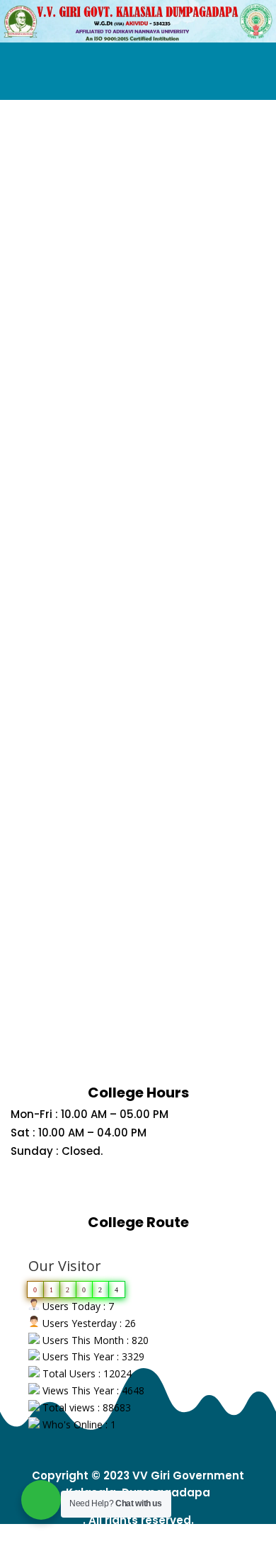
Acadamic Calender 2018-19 (138, 921)
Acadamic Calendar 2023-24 (138, 304)
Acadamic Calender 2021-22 (138, 551)
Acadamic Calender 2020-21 (138, 674)
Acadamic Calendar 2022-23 (138, 427)
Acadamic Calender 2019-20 (138, 798)
